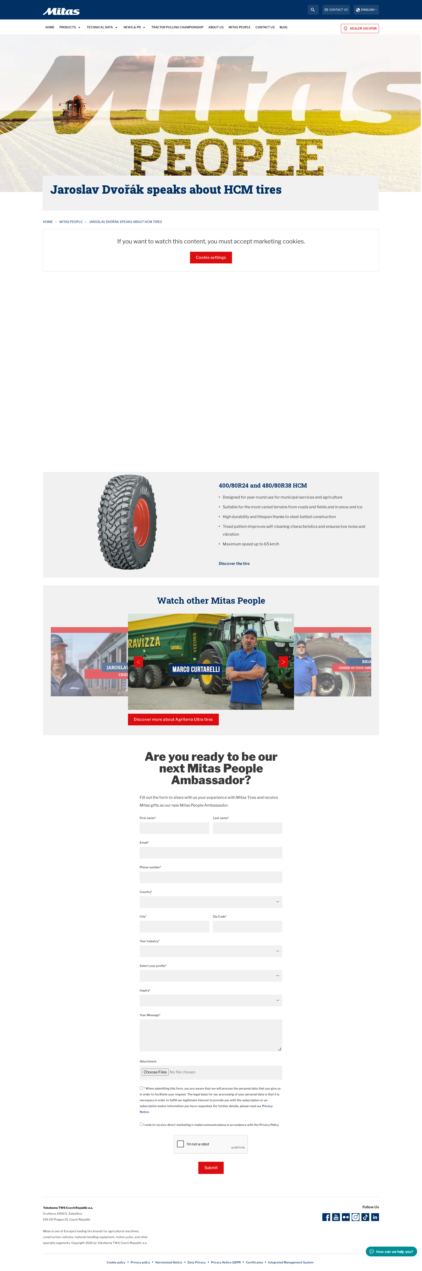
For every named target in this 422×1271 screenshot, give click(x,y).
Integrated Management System (291, 1262)
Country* (146, 892)
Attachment (148, 1061)
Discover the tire (234, 563)
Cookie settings (211, 257)
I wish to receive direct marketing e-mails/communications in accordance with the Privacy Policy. (211, 1125)
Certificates (254, 1262)
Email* (144, 842)
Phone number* (150, 867)
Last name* (221, 818)
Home (48, 222)
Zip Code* (220, 916)
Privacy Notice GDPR (226, 1262)
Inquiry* (145, 990)
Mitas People (71, 222)
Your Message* (150, 1015)
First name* (148, 818)
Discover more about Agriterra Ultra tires (173, 719)
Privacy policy (140, 1262)
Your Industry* (149, 941)
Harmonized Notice (168, 1262)
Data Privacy (197, 1262)
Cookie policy (116, 1262)
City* (143, 916)
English (367, 9)
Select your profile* (153, 966)
